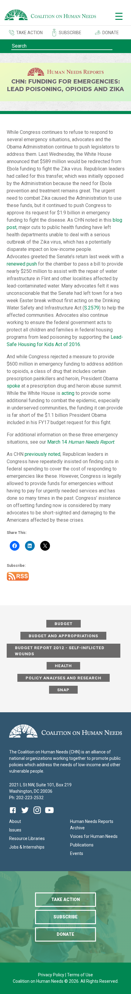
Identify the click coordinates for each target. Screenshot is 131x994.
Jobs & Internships (26, 847)
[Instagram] (37, 814)
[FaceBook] (14, 814)
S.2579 (91, 308)
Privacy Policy (51, 974)
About (15, 821)
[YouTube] (49, 814)
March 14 (80, 442)
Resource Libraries (27, 838)
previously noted (42, 454)
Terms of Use (80, 974)
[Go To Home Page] (50, 15)
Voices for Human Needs (94, 836)
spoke (13, 386)
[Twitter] (25, 814)
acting (68, 393)
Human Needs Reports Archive (91, 824)
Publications (82, 844)
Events (76, 853)
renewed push (22, 264)
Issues (15, 830)
